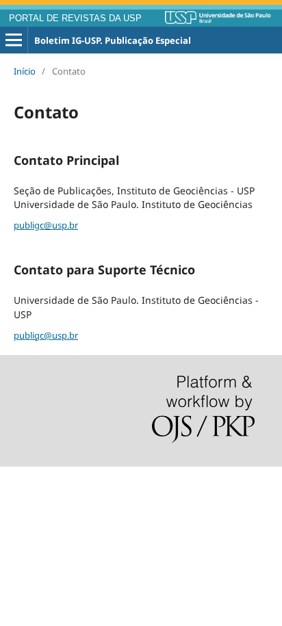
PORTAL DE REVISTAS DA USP (75, 18)
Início (25, 71)
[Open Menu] (13, 40)
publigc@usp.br (46, 225)
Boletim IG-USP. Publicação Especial (112, 40)
